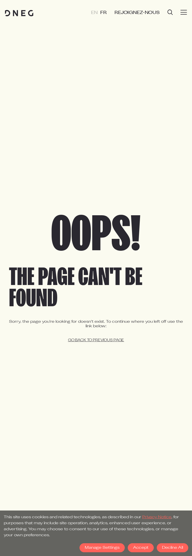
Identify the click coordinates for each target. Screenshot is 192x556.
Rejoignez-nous (137, 13)
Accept (140, 548)
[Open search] (170, 13)
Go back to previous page (96, 340)
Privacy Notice (157, 517)
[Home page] (19, 13)
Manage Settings (102, 548)
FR (103, 13)
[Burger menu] (183, 12)
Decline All (172, 548)
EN (94, 13)
